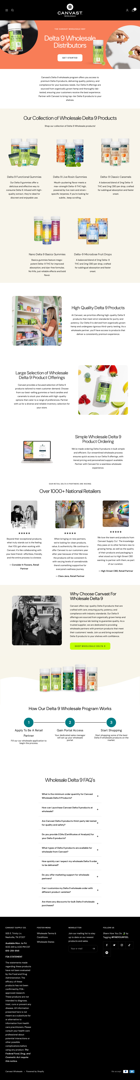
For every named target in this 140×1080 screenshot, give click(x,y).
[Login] (127, 10)
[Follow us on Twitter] (114, 945)
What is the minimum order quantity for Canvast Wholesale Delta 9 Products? (67, 796)
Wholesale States (45, 941)
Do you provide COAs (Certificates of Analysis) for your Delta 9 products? (68, 836)
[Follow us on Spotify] (107, 952)
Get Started (70, 58)
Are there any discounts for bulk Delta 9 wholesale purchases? (68, 903)
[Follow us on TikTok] (129, 945)
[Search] (12, 10)
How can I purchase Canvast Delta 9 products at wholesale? (67, 809)
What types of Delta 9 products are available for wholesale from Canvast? (67, 849)
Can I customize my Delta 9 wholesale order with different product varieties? (67, 890)
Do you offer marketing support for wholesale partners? (65, 876)
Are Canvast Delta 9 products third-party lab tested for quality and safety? (69, 823)
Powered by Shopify (35, 1071)
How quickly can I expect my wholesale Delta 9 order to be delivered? (69, 863)
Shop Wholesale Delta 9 (90, 646)
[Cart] (133, 10)
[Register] (94, 949)
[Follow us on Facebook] (107, 945)
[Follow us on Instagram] (122, 945)
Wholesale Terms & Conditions (46, 935)
